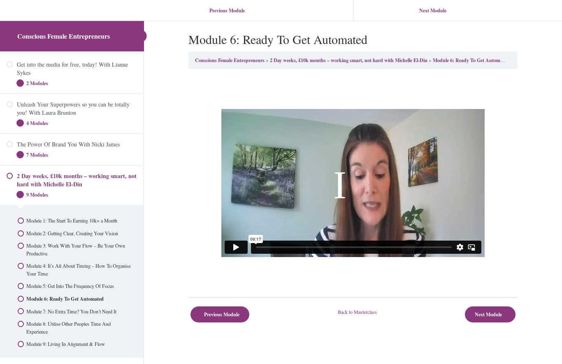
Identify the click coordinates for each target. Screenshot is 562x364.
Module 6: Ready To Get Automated (471, 60)
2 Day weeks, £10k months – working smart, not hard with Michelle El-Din (348, 60)
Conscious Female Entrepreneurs (63, 36)
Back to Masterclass (357, 311)
